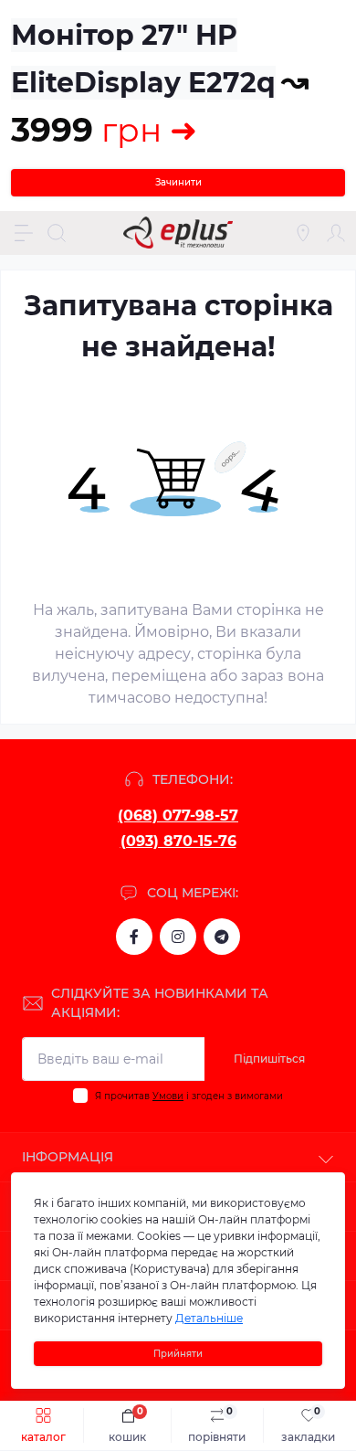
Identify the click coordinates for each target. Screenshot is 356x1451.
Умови (167, 1096)
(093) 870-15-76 (178, 841)
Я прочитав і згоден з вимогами (189, 1096)
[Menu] (24, 233)
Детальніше (209, 1318)
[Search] (56, 233)
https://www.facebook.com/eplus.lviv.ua (134, 936)
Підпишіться (269, 1058)
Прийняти (178, 1354)
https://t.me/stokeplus (222, 936)
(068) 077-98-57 (178, 815)
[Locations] (303, 233)
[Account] (336, 233)
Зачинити (178, 182)
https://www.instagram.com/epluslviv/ (178, 936)
